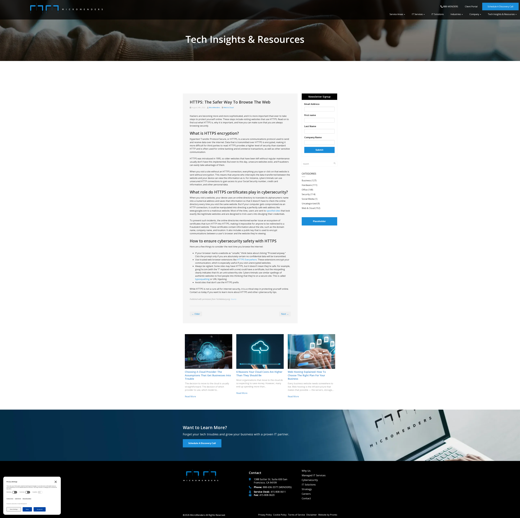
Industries (456, 14)
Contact (306, 498)
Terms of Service (296, 514)
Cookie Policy (280, 514)
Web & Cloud (228, 107)
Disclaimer (311, 514)
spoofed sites (273, 210)
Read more (190, 396)
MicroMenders (214, 107)
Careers (306, 493)
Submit (319, 149)
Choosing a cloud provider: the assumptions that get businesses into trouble (208, 375)
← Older (196, 313)
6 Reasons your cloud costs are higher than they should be (259, 373)
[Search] (334, 163)
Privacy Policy (265, 514)
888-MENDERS (450, 6)
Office (305, 189)
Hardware (307, 185)
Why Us (306, 470)
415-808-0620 (266, 495)
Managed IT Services (314, 475)
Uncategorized (309, 203)
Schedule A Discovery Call (500, 6)
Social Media (308, 198)
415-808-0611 (278, 491)
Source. (234, 299)
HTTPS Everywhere (247, 259)
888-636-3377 (270, 487)
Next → (285, 313)
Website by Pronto (327, 514)
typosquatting (202, 279)
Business (306, 180)
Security (306, 194)
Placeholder (319, 221)
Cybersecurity (310, 480)
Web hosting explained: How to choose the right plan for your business (307, 375)
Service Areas (397, 14)
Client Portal (471, 6)
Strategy (307, 489)
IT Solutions (437, 14)
